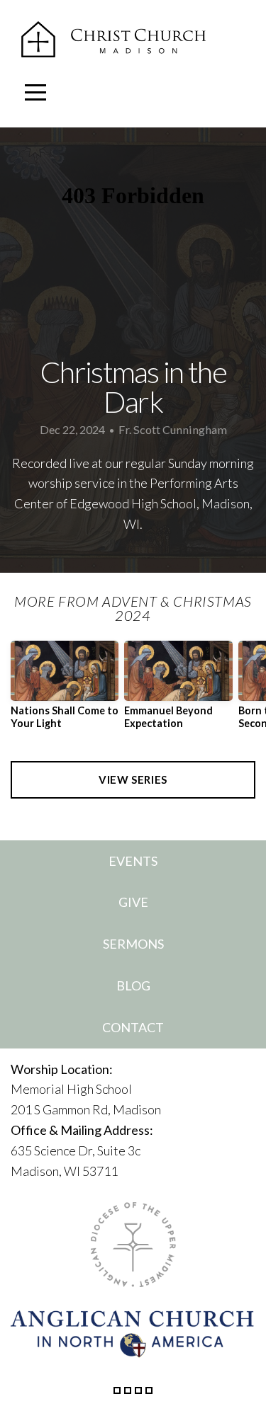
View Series (133, 779)
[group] (64, 690)
